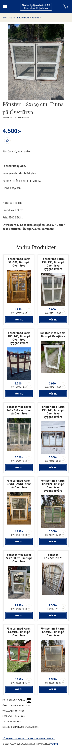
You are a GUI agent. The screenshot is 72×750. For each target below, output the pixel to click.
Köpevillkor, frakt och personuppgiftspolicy (29, 738)
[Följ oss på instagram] (29, 700)
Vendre (54, 744)
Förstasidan (9, 17)
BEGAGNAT (23, 17)
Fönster (35, 17)
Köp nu (19, 319)
